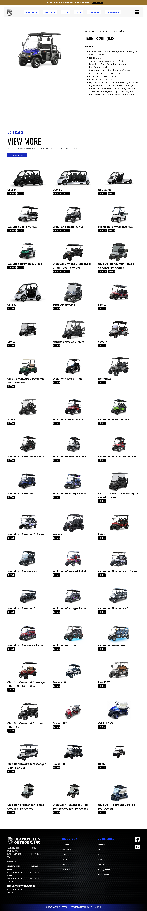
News (100, 859)
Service (101, 849)
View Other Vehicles (17, 155)
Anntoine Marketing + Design (90, 907)
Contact (101, 864)
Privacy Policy (104, 869)
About (100, 854)
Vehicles (101, 844)
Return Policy (103, 874)
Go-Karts (66, 869)
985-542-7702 (12, 862)
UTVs (64, 854)
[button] (137, 12)
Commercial (113, 12)
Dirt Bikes (66, 859)
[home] (9, 12)
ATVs (64, 864)
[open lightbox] (41, 52)
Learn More (98, 2)
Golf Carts (66, 849)
